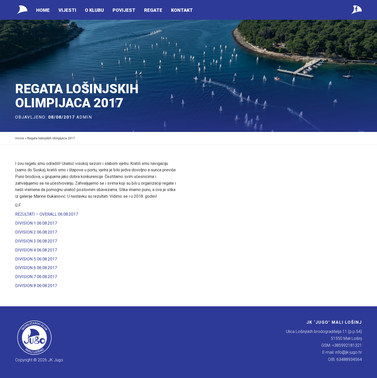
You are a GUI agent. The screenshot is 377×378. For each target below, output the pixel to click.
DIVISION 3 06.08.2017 (36, 241)
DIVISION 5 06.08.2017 (36, 259)
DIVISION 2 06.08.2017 (36, 232)
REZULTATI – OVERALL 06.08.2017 (46, 214)
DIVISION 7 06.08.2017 (36, 276)
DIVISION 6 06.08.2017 (36, 267)
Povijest (124, 10)
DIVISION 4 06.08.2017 (36, 250)
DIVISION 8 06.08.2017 (36, 285)
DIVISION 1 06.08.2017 (36, 223)
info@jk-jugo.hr (348, 352)
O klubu (94, 10)
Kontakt (182, 10)
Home (43, 10)
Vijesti (67, 10)
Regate (153, 10)
